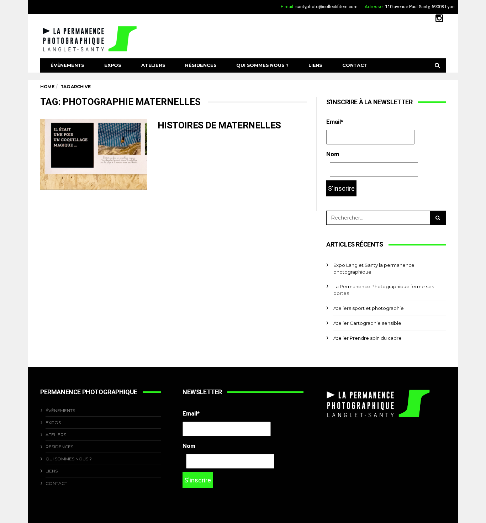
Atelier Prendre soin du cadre (367, 338)
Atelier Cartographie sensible (367, 323)
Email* (334, 121)
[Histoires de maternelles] (93, 154)
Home (47, 86)
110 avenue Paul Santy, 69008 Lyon (420, 6)
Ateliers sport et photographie (368, 308)
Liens (315, 65)
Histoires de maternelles (219, 125)
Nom (332, 154)
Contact (355, 65)
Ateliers (153, 65)
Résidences (200, 65)
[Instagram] (439, 18)
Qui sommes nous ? (262, 65)
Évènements (67, 65)
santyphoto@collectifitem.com (326, 6)
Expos (112, 65)
